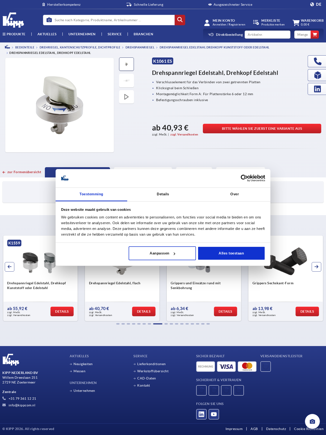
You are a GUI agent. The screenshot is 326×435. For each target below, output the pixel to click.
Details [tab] (163, 194)
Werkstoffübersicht (152, 371)
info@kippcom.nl (21, 405)
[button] (118, 324)
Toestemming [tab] (91, 194)
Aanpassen (159, 253)
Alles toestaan (231, 253)
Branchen (143, 34)
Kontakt (143, 385)
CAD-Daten (146, 378)
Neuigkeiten (83, 364)
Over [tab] (234, 194)
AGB (254, 428)
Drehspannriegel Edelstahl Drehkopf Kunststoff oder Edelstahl (214, 47)
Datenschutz (276, 428)
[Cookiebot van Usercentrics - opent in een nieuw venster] (244, 178)
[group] (40, 278)
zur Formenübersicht (24, 172)
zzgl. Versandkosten (184, 134)
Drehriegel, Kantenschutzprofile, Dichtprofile (79, 47)
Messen (79, 371)
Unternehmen (82, 34)
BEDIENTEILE (24, 47)
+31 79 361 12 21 (22, 398)
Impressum (234, 428)
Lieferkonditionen (151, 364)
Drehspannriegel (139, 47)
